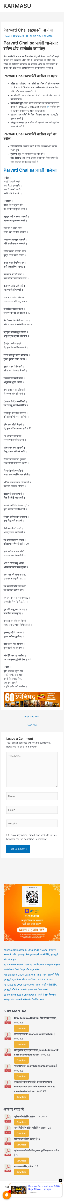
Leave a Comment (14, 36)
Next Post (32, 725)
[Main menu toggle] (57, 6)
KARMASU (17, 5)
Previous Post (32, 716)
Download (21, 1028)
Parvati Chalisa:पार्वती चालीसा (30, 170)
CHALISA (31, 36)
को (48, 106)
